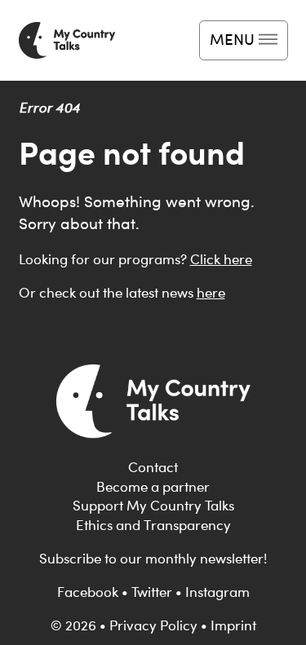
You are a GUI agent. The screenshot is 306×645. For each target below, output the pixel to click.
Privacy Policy (153, 625)
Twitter (151, 592)
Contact (153, 467)
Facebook (87, 592)
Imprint (233, 625)
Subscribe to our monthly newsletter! (153, 558)
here (211, 293)
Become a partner (153, 487)
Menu (232, 38)
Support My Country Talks (153, 505)
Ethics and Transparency (153, 525)
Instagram (217, 592)
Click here (221, 259)
